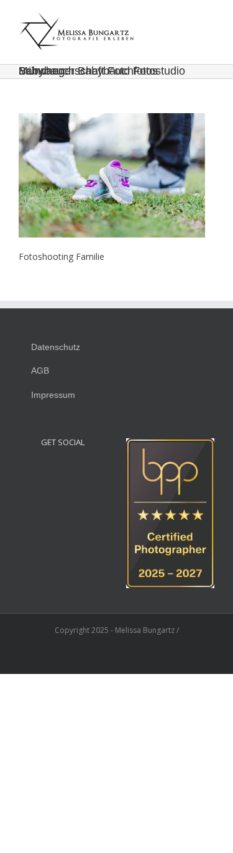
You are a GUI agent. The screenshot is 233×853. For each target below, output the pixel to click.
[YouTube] (79, 471)
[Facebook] (62, 471)
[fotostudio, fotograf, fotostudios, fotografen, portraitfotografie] (170, 445)
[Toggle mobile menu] (209, 21)
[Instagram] (46, 471)
